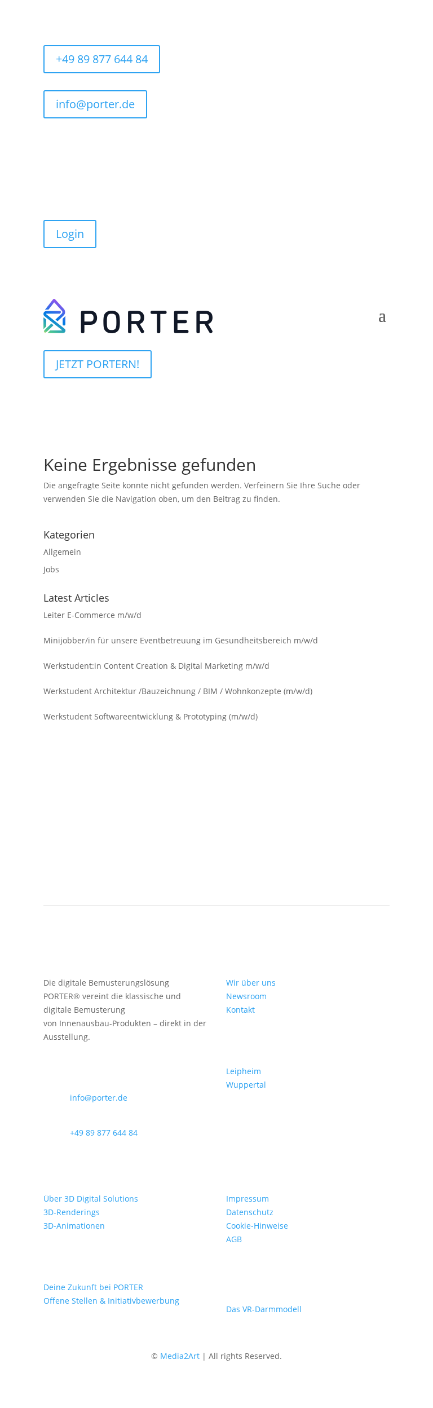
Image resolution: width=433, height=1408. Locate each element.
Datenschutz (249, 1212)
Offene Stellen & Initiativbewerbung (111, 1300)
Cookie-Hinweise (257, 1225)
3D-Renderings (71, 1212)
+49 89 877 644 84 (102, 59)
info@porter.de (95, 104)
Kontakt (240, 1009)
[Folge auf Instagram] (358, 144)
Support (77, 188)
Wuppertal (246, 1084)
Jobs (51, 569)
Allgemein (62, 551)
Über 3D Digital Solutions (90, 1198)
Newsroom (246, 996)
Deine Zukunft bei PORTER (93, 1287)
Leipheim (243, 1071)
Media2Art (180, 1355)
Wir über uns (251, 982)
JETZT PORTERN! (97, 364)
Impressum (247, 1198)
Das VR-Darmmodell (264, 1309)
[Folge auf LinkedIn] (381, 144)
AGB (234, 1239)
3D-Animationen (74, 1225)
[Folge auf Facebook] (335, 144)
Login (70, 233)
